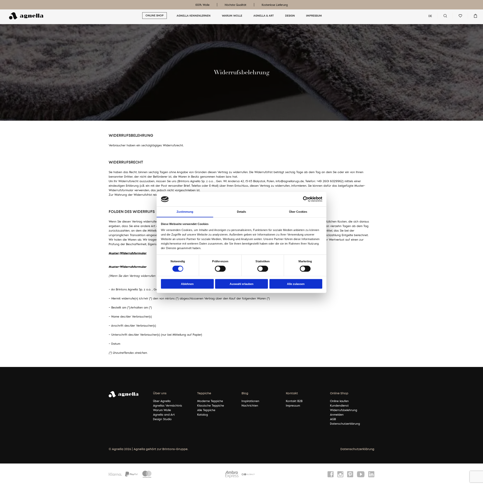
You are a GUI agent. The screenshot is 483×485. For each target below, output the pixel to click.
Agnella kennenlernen (194, 16)
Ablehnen (187, 283)
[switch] (220, 269)
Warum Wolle (232, 16)
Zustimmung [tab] (185, 211)
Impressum (314, 16)
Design (290, 16)
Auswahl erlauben (241, 283)
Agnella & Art (263, 16)
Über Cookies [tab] (298, 211)
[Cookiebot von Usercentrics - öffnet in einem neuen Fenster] (305, 199)
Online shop (154, 15)
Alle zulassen (296, 283)
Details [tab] (241, 211)
